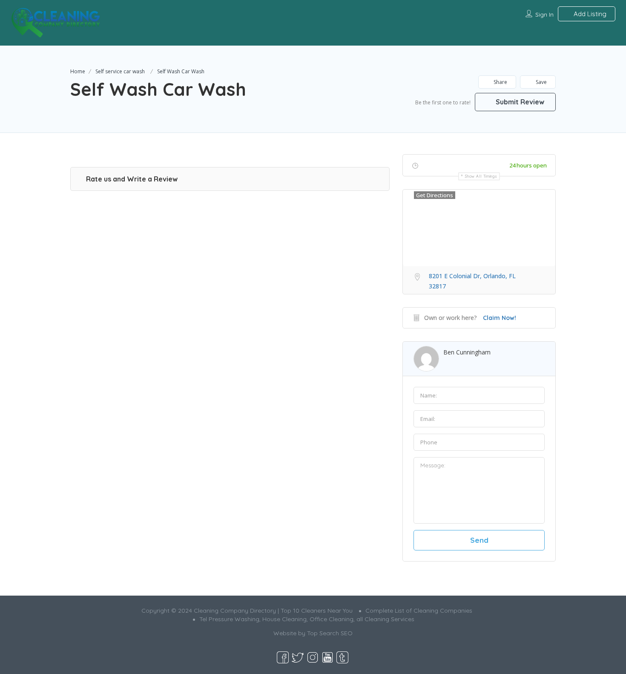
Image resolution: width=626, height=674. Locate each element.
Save (540, 82)
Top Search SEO (330, 633)
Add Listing (589, 14)
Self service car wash (120, 71)
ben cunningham (467, 352)
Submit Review (519, 102)
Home (77, 71)
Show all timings (481, 176)
